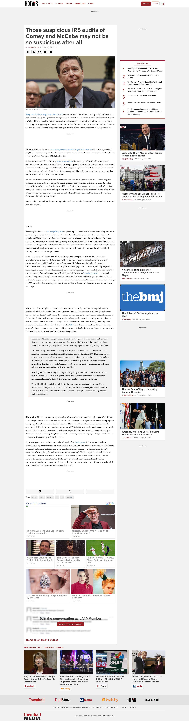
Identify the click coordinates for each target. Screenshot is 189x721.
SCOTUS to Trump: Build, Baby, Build (142, 96)
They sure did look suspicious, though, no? (44, 114)
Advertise (85, 707)
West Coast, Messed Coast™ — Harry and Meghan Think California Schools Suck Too (147, 679)
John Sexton (126, 278)
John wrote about (64, 161)
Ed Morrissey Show (66, 707)
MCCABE (69, 497)
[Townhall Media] (32, 716)
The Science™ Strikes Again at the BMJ (140, 314)
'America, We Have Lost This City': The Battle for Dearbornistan (140, 433)
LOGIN (155, 4)
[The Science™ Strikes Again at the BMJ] (142, 297)
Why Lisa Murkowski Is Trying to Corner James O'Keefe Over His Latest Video (39, 679)
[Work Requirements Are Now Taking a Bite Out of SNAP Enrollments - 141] (112, 662)
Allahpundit (32, 47)
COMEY (50, 497)
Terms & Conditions (95, 707)
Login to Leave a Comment (70, 624)
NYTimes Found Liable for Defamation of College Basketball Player (140, 272)
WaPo (70, 324)
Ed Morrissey (127, 437)
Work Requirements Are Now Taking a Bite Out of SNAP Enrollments (110, 679)
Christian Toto (127, 159)
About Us (56, 707)
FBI (57, 497)
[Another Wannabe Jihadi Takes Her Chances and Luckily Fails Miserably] (142, 178)
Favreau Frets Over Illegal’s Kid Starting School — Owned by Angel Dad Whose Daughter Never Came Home (75, 680)
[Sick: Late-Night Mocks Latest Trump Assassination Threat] (142, 137)
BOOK (42, 497)
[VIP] (91, 4)
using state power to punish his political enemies (71, 149)
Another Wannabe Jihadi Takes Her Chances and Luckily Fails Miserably (142, 195)
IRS (62, 497)
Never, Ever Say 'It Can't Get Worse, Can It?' (144, 102)
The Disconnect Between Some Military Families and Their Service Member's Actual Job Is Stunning (145, 111)
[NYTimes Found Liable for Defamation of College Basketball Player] (142, 254)
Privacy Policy (106, 707)
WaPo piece (80, 442)
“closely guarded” (90, 273)
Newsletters (77, 707)
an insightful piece (55, 231)
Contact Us (114, 707)
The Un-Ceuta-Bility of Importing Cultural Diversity (140, 390)
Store (69, 4)
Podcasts (47, 4)
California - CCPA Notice (128, 707)
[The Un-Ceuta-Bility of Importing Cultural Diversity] (142, 373)
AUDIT (34, 497)
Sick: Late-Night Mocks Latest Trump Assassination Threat (142, 154)
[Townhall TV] (80, 4)
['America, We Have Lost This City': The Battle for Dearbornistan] (142, 416)
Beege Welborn (127, 200)
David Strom (126, 319)
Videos (59, 4)
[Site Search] (162, 4)
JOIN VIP (146, 4)
